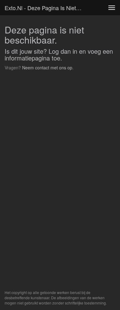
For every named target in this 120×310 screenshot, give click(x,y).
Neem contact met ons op (47, 67)
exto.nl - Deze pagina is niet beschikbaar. (46, 8)
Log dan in (63, 51)
